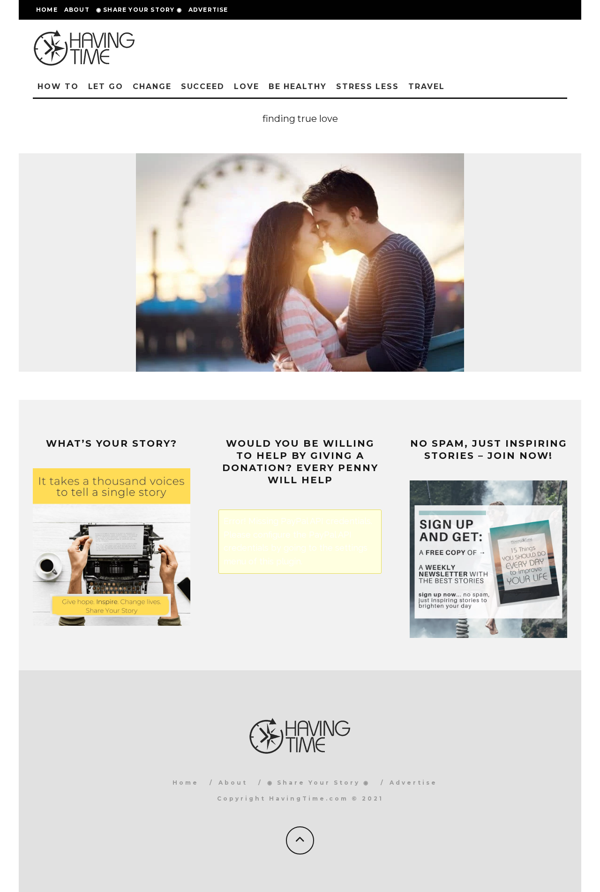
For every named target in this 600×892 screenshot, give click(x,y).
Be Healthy (298, 86)
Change (152, 86)
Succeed (203, 86)
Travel (426, 86)
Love (246, 86)
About (77, 9)
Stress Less (367, 86)
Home (47, 9)
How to (58, 86)
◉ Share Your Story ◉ (139, 9)
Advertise (208, 9)
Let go (106, 86)
